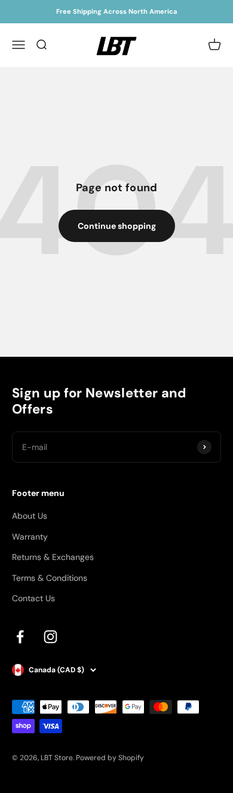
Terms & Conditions (49, 577)
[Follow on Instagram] (50, 637)
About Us (29, 515)
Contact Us (33, 598)
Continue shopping (117, 226)
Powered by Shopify (110, 758)
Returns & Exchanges (53, 557)
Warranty (30, 536)
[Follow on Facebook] (20, 637)
